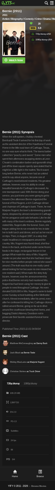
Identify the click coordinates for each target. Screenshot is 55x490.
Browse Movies (38, 486)
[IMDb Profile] (5, 343)
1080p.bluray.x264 (42, 39)
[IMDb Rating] (33, 28)
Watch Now (16, 60)
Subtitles (14, 431)
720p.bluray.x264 (42, 34)
